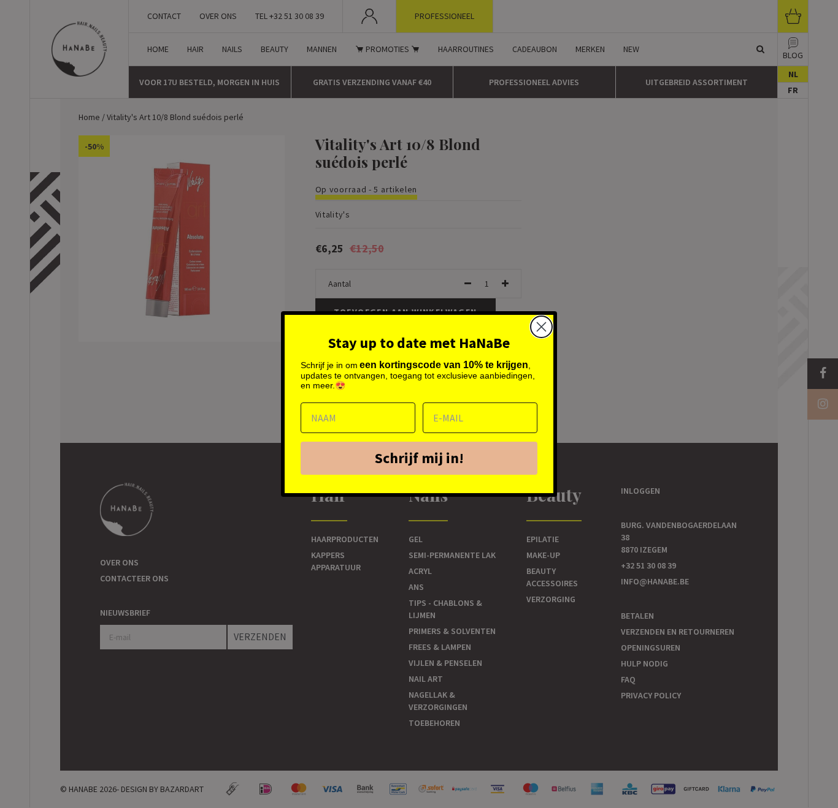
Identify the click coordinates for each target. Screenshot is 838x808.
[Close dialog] (541, 327)
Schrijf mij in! (419, 457)
